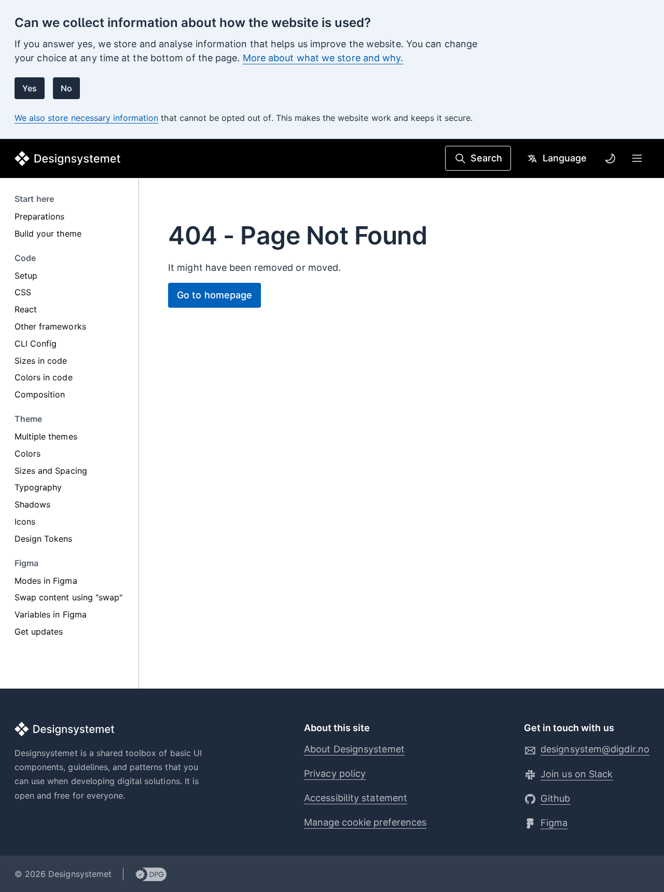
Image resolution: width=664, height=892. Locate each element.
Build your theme (48, 233)
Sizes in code (41, 360)
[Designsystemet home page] (68, 158)
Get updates (39, 631)
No (66, 88)
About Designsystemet (354, 749)
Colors (27, 453)
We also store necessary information (86, 118)
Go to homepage (214, 295)
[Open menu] (637, 158)
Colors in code (44, 378)
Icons (25, 521)
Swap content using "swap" (68, 598)
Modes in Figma (46, 580)
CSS (23, 292)
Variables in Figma (51, 614)
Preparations (39, 216)
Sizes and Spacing (51, 470)
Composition (40, 394)
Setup (26, 275)
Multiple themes (46, 436)
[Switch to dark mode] (610, 158)
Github (556, 798)
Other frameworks (50, 326)
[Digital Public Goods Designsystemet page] (145, 874)
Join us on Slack (577, 774)
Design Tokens (44, 538)
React (26, 309)
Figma (554, 822)
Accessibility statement (355, 797)
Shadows (32, 504)
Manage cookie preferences (365, 822)
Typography (38, 488)
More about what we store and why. (323, 57)
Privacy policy (335, 773)
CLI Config (36, 343)
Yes (29, 88)
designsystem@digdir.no (595, 749)
